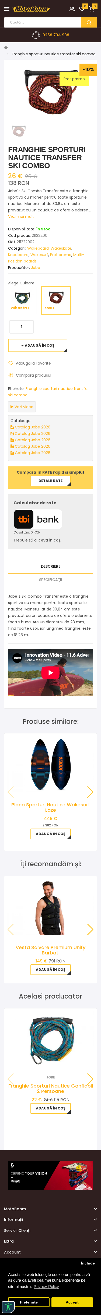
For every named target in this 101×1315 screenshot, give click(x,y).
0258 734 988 (56, 35)
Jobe (35, 267)
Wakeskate (61, 248)
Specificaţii (50, 579)
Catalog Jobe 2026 (32, 427)
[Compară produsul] (58, 1060)
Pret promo (60, 254)
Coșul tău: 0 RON (26, 532)
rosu (49, 308)
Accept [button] (72, 1302)
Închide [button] (88, 1263)
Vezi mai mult (21, 216)
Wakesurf (39, 254)
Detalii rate (50, 480)
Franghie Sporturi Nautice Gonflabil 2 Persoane (50, 1088)
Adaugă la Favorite (33, 363)
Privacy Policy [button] (46, 1286)
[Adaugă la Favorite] (43, 1060)
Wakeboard (38, 248)
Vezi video (23, 406)
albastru (20, 308)
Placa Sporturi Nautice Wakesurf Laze (50, 807)
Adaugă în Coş (39, 345)
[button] (90, 792)
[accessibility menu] (8, 1307)
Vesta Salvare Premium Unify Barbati (50, 950)
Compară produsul (33, 375)
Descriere (50, 566)
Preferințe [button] (29, 1302)
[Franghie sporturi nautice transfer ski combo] (18, 131)
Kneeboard (18, 254)
